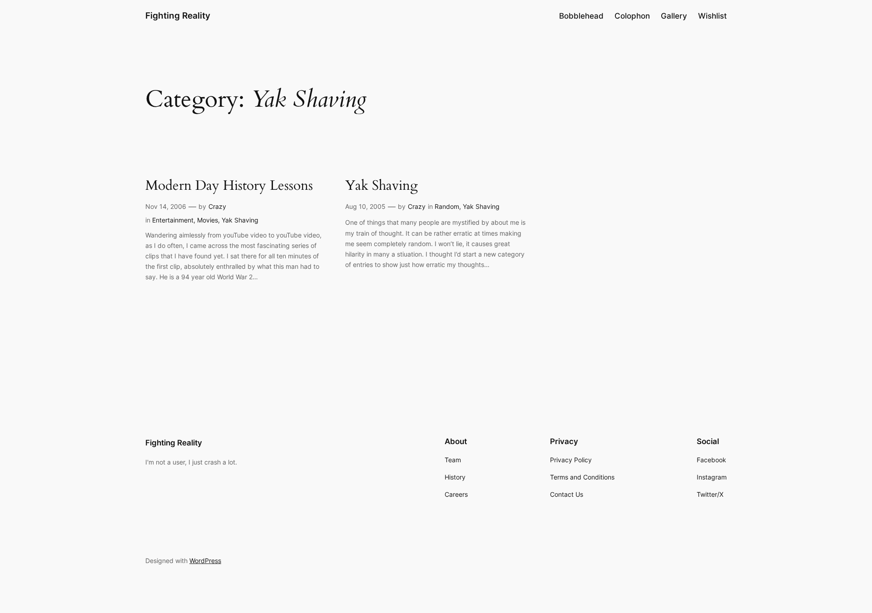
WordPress (205, 560)
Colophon (632, 15)
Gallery (674, 15)
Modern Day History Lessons (229, 186)
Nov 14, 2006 (165, 206)
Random (447, 206)
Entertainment (172, 220)
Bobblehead (581, 15)
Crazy (217, 206)
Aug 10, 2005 (365, 206)
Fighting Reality (177, 15)
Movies (207, 220)
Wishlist (712, 15)
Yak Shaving (240, 220)
